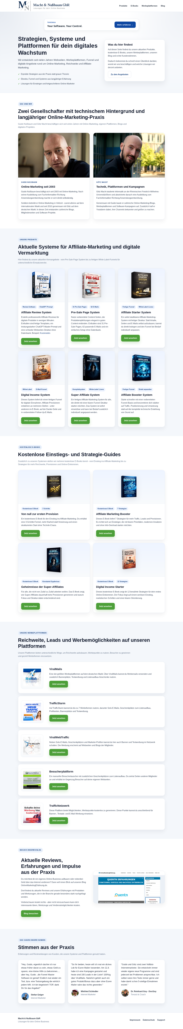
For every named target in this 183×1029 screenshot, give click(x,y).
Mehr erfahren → (125, 24)
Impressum (135, 1020)
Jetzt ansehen (30, 341)
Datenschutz (149, 1020)
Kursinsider (45, 333)
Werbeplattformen (149, 6)
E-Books (134, 6)
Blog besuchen (31, 913)
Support (161, 1020)
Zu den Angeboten (119, 74)
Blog (163, 6)
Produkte (123, 6)
